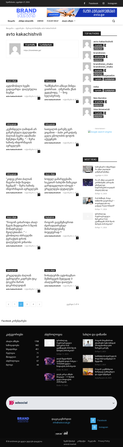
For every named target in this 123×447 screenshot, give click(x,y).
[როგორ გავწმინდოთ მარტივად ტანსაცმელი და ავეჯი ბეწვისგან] (88, 371)
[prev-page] (8, 304)
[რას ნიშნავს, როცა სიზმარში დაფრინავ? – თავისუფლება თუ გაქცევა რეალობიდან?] (88, 200)
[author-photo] (16, 49)
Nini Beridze (99, 98)
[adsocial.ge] (19, 408)
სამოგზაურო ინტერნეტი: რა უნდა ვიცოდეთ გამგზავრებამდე (105, 169)
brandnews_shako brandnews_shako (103, 65)
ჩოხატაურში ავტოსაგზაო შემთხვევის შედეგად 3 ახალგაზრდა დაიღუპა (59, 279)
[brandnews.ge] (26, 13)
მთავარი (10, 28)
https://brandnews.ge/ (32, 50)
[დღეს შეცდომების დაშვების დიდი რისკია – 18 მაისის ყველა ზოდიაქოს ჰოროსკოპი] (49, 361)
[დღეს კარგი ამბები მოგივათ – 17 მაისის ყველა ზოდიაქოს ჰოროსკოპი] (49, 376)
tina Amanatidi (101, 109)
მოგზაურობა (49, 217)
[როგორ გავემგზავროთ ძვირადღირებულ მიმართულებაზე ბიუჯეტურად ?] (61, 210)
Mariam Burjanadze (104, 75)
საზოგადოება (50, 81)
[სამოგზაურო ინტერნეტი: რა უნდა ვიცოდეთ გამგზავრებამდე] (88, 169)
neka (96, 86)
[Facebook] (84, 3)
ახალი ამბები (11, 81)
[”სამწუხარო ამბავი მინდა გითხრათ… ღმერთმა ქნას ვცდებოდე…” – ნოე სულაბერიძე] (61, 73)
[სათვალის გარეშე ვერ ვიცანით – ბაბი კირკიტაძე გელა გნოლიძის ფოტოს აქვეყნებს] (61, 116)
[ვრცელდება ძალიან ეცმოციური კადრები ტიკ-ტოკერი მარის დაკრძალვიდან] (23, 263)
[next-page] (39, 304)
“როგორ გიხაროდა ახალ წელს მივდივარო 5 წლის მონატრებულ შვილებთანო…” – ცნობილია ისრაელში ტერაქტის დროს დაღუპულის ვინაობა (22, 232)
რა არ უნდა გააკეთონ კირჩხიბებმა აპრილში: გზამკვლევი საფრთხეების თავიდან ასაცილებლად (105, 185)
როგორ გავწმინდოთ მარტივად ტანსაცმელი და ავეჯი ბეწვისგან (105, 371)
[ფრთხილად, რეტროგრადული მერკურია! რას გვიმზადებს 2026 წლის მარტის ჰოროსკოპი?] (88, 216)
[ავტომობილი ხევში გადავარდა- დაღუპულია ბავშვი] (23, 73)
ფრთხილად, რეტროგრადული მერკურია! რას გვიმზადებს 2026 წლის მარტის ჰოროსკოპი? (104, 219)
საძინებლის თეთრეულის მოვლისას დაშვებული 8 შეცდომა (105, 358)
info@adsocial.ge (61, 422)
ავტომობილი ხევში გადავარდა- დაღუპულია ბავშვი (21, 89)
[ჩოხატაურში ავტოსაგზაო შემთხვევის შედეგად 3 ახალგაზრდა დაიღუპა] (61, 263)
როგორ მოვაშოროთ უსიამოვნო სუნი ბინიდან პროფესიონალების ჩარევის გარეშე (105, 344)
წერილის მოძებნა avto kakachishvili (41, 28)
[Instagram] (103, 3)
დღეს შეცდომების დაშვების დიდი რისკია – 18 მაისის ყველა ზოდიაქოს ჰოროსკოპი (67, 362)
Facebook (93, 3)
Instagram (112, 3)
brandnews (99, 52)
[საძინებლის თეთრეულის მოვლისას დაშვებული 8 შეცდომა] (88, 358)
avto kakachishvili (14, 96)
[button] (113, 21)
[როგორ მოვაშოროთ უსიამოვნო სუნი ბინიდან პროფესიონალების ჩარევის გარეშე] (88, 343)
